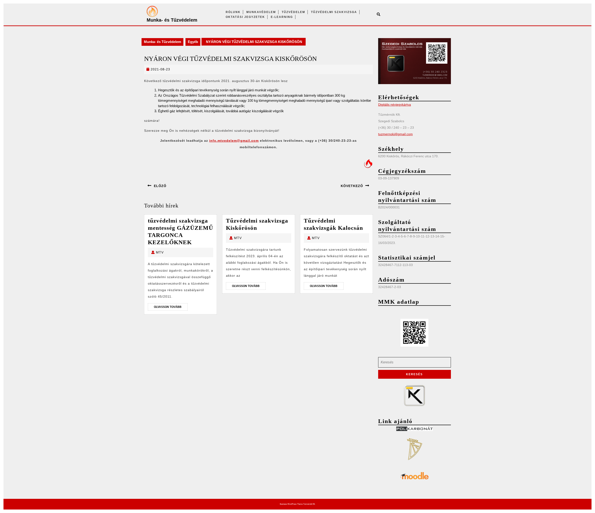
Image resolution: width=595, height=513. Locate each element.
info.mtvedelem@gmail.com (234, 140)
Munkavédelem (261, 12)
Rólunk (233, 12)
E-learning (282, 17)
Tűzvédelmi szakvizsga (334, 12)
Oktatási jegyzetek (245, 17)
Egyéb (193, 42)
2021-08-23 (160, 69)
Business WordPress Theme (291, 504)
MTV (160, 252)
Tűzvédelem (293, 12)
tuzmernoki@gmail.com (395, 134)
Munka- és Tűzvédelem (172, 20)
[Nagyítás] (445, 44)
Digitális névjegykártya (394, 104)
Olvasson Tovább (171, 308)
